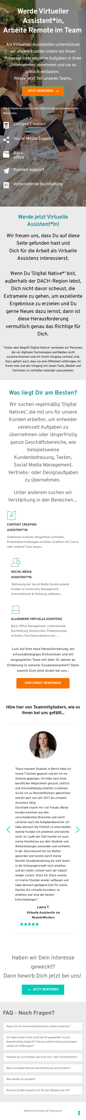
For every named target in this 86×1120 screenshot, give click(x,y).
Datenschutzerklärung (36, 1111)
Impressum (56, 1111)
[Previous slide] (8, 829)
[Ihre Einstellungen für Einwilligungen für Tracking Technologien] (79, 1113)
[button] (43, 1026)
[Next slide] (77, 829)
